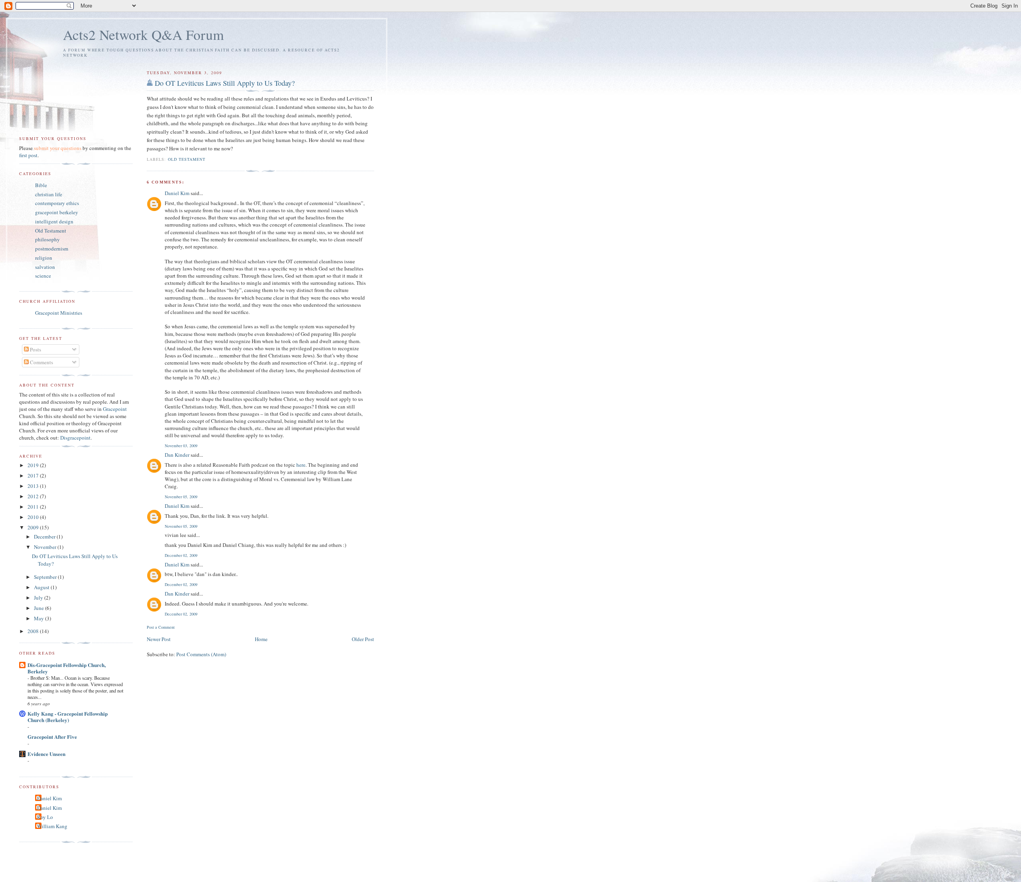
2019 (34, 465)
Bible (41, 185)
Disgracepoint (75, 437)
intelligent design (54, 221)
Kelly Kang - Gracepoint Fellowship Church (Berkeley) (68, 717)
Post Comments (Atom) (201, 654)
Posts (35, 349)
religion (43, 257)
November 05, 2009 (181, 496)
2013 (34, 485)
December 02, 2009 (181, 555)
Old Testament (186, 159)
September (46, 576)
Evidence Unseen (46, 754)
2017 (34, 475)
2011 (34, 506)
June (39, 608)
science (43, 275)
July (39, 597)
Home (261, 639)
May (39, 618)
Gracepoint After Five (52, 736)
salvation (45, 266)
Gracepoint (115, 408)
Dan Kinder (177, 454)
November (45, 547)
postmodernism (51, 248)
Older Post (363, 639)
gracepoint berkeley (56, 212)
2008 (34, 631)
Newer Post (159, 639)
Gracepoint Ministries (58, 312)
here (301, 464)
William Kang (52, 826)
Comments (41, 362)
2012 (34, 496)
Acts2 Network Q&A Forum (143, 34)
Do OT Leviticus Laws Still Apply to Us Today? (225, 83)
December (45, 536)
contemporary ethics (57, 203)
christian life (48, 194)
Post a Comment (161, 627)
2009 (34, 527)
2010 (34, 517)
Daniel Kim (177, 193)
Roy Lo (45, 817)
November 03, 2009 (181, 445)
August (42, 587)
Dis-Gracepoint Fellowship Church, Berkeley (67, 668)
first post (28, 155)
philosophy (47, 239)
